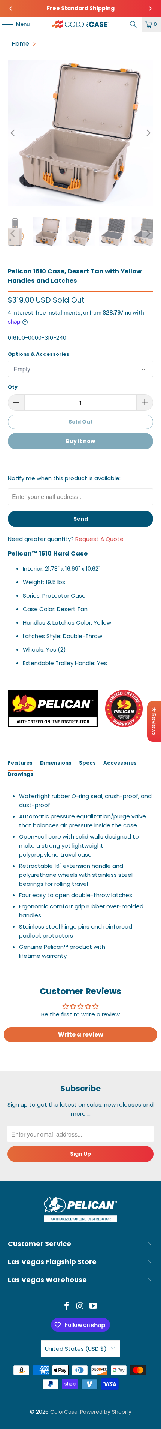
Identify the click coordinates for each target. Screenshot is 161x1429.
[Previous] (11, 8)
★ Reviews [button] (154, 721)
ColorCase (64, 1412)
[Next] (150, 8)
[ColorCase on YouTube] (93, 1307)
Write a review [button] (80, 1034)
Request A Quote (99, 539)
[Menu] (3, 24)
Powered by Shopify (105, 1412)
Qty (13, 387)
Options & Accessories (38, 354)
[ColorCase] (80, 24)
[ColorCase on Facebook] (66, 1307)
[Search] (133, 24)
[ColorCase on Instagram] (80, 1307)
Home (20, 43)
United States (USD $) (76, 1349)
